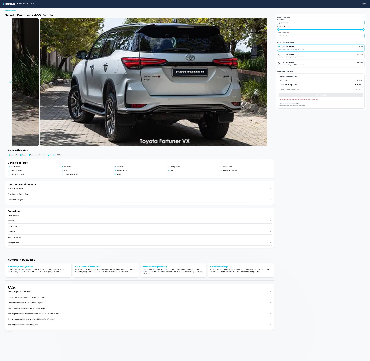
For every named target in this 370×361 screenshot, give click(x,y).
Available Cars (22, 4)
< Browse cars (10, 11)
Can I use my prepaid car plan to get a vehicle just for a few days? (31, 319)
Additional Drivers (14, 237)
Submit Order (320, 95)
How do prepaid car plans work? (19, 292)
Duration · (284, 27)
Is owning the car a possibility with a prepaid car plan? (27, 308)
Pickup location (283, 32)
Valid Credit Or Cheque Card (18, 194)
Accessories (12, 232)
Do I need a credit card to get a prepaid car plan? (25, 303)
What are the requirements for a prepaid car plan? (26, 297)
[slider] (361, 30)
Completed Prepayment (16, 200)
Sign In (364, 4)
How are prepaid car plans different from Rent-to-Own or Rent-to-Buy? (33, 314)
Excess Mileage (13, 215)
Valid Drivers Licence (15, 189)
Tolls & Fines (12, 226)
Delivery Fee (12, 221)
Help (32, 4)
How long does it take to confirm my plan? (23, 325)
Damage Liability (14, 243)
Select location (284, 36)
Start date (281, 19)
